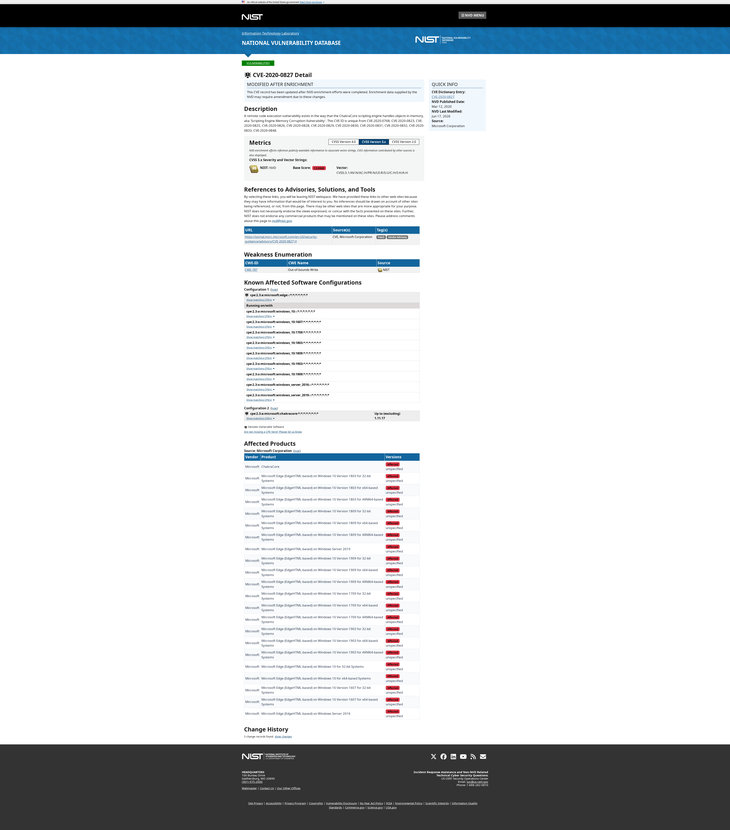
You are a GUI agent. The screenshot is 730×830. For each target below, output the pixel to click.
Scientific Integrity (437, 803)
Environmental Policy (408, 803)
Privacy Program (295, 803)
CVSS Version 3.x (374, 142)
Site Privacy (255, 803)
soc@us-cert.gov (477, 782)
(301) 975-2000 (252, 782)
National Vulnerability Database (291, 42)
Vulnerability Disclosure (341, 803)
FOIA (389, 803)
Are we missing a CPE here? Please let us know (273, 432)
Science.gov (375, 807)
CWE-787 (251, 270)
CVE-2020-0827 (443, 97)
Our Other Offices (288, 788)
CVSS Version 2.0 (404, 142)
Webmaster (249, 788)
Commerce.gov (354, 807)
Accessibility (274, 803)
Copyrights (316, 803)
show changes (283, 736)
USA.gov (391, 807)
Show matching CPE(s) (259, 300)
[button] (472, 15)
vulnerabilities (258, 63)
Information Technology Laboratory (270, 33)
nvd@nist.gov (282, 221)
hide (274, 289)
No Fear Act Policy (371, 803)
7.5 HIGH (319, 168)
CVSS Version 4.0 (344, 142)
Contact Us (267, 788)
